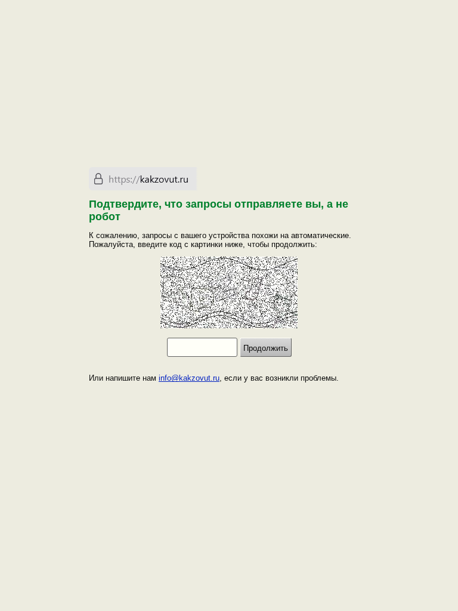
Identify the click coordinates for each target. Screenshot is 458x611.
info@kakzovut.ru (189, 378)
